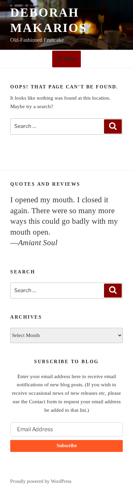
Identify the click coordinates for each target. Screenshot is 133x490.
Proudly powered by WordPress (40, 481)
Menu (70, 59)
